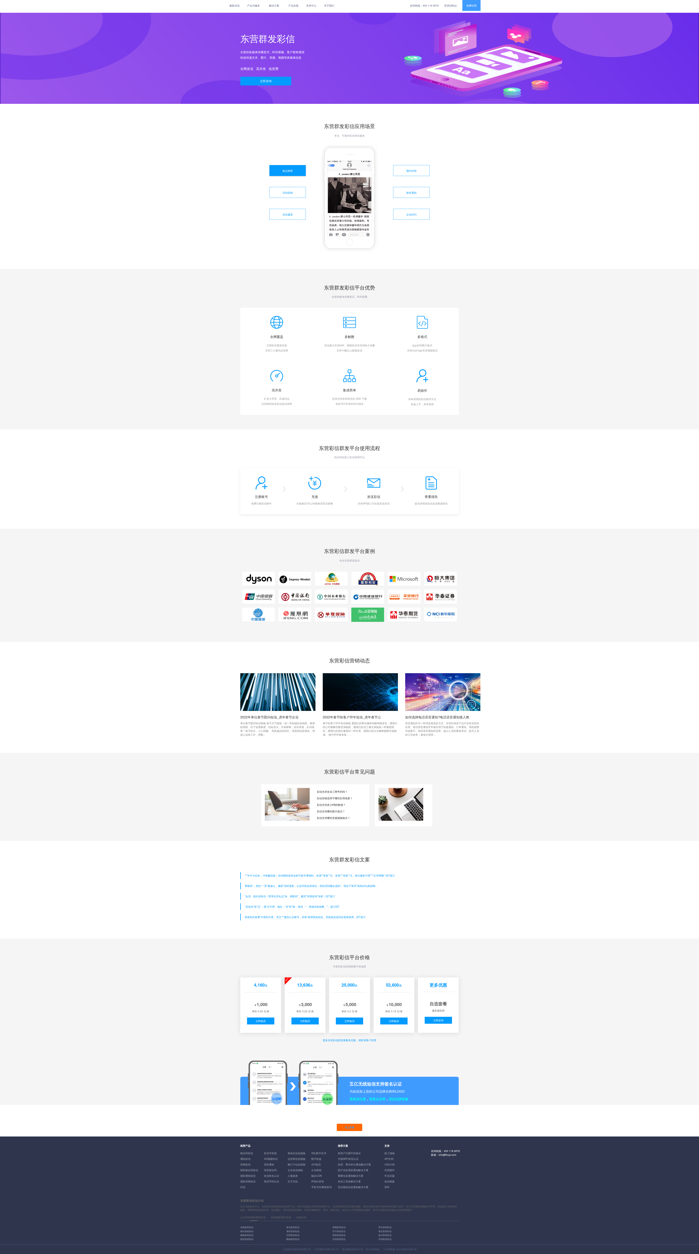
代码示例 (389, 1164)
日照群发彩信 (292, 1235)
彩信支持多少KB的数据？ (331, 805)
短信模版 (389, 1181)
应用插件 (389, 1170)
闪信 (242, 1187)
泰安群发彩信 (385, 1231)
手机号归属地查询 (321, 1187)
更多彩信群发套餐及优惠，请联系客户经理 (349, 1040)
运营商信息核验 (296, 1159)
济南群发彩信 (246, 1227)
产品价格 (293, 5)
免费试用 (471, 5)
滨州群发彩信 (338, 1239)
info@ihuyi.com (447, 1155)
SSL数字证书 (318, 1153)
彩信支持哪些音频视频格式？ (333, 818)
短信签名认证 (271, 1175)
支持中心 (311, 5)
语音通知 (269, 1164)
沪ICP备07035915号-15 (326, 1249)
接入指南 (389, 1153)
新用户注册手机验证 (349, 1153)
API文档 (389, 1159)
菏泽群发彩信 (385, 1239)
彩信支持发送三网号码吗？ (332, 791)
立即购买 (261, 1021)
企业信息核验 (295, 1170)
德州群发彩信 (246, 1239)
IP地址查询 (317, 1181)
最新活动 (234, 5)
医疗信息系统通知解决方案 (353, 1170)
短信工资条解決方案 (349, 1181)
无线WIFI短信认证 (348, 1159)
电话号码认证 (271, 1181)
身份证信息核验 (296, 1153)
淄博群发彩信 (338, 1227)
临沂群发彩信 (385, 1235)
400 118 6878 (431, 5)
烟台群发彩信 (246, 1231)
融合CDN (316, 1175)
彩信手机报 (270, 1153)
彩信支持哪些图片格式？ (331, 811)
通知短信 (245, 1159)
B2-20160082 (373, 1249)
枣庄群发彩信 (385, 1227)
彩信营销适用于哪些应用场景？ (335, 798)
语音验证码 (270, 1170)
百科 (387, 1187)
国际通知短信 (248, 1175)
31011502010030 (405, 1249)
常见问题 (389, 1175)
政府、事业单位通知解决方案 (354, 1164)
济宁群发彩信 (338, 1231)
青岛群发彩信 (292, 1227)
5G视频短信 (271, 1159)
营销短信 (245, 1164)
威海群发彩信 (246, 1235)
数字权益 (316, 1159)
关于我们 (329, 5)
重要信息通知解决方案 (350, 1175)
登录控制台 (450, 5)
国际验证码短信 (249, 1170)
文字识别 (293, 1181)
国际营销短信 (248, 1181)
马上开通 (349, 1127)
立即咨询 (266, 81)
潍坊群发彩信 (292, 1231)
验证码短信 (246, 1153)
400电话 (316, 1164)
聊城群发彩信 (292, 1239)
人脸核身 (293, 1175)
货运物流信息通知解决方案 (353, 1187)
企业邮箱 (316, 1170)
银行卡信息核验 (296, 1164)
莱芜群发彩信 (338, 1235)
